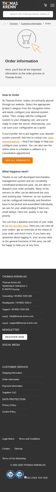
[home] (9, 7)
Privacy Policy (9, 405)
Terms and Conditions (29, 438)
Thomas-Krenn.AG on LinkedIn (4, 358)
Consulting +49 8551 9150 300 (17, 296)
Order (48, 23)
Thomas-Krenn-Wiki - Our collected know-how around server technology (21, 359)
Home (3, 23)
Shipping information (12, 373)
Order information (10, 379)
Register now (14, 337)
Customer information (31, 23)
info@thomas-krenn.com (21, 316)
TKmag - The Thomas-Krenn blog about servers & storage (21, 352)
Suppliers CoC (9, 392)
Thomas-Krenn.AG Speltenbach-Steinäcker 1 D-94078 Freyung (14, 286)
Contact (6, 448)
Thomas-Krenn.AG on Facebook (4, 352)
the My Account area (16, 225)
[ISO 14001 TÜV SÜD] (19, 478)
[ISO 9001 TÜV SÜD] (10, 478)
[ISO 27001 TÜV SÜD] (36, 478)
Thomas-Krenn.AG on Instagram (11, 358)
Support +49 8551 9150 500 (15, 309)
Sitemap (18, 448)
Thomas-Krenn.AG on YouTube (11, 352)
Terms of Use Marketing (14, 458)
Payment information (12, 386)
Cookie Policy (9, 411)
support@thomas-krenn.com (23, 323)
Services (14, 23)
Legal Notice (8, 438)
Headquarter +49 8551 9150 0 (16, 302)
